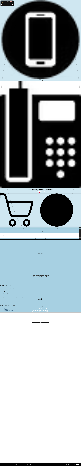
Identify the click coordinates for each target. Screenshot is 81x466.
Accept (77, 464)
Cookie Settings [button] (68, 464)
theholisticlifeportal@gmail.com (17, 300)
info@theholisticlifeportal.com (12, 301)
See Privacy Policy (34, 464)
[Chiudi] (79, 464)
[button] (80, 227)
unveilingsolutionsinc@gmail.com (6, 300)
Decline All (73, 464)
